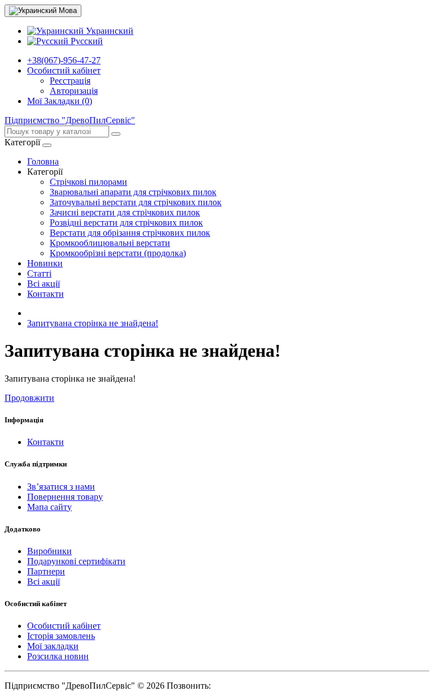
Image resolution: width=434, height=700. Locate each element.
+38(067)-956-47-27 (64, 60)
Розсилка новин (58, 656)
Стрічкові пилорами (88, 182)
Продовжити (29, 398)
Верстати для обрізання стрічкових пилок (130, 232)
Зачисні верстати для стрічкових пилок (125, 212)
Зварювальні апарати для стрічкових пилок (133, 192)
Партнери (46, 571)
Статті (39, 273)
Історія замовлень (61, 636)
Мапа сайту (49, 507)
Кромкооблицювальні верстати (110, 243)
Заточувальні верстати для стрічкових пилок (136, 202)
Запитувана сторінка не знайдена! (92, 323)
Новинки (45, 263)
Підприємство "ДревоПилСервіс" (70, 120)
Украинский (108, 31)
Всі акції (43, 283)
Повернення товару (65, 497)
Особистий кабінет (64, 625)
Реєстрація (70, 80)
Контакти (45, 294)
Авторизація (74, 91)
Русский (85, 41)
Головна (43, 161)
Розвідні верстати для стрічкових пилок (126, 222)
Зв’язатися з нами (61, 486)
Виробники (49, 551)
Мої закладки (53, 646)
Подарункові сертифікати (76, 561)
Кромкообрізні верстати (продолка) (118, 253)
